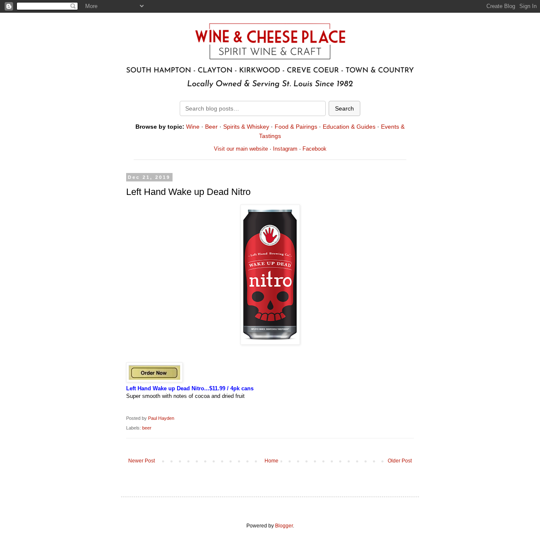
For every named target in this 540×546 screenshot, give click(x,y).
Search (344, 108)
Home (271, 461)
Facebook (314, 149)
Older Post (400, 461)
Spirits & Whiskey (246, 126)
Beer (211, 126)
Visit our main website (241, 149)
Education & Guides (349, 126)
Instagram (285, 149)
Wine (193, 126)
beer (146, 427)
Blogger (284, 526)
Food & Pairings (296, 126)
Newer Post (141, 461)
